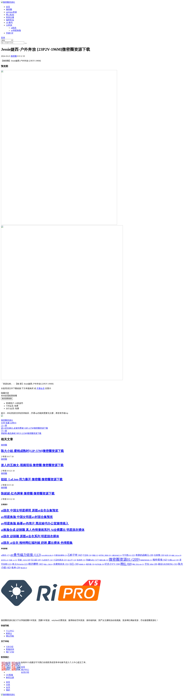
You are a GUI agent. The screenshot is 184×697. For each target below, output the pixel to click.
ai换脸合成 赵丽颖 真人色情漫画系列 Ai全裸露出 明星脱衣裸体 (42, 529)
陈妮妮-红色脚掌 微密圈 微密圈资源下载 (28, 493)
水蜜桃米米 (61, 564)
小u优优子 (47, 560)
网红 (126, 563)
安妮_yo (13, 560)
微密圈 (9, 9)
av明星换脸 (16, 30)
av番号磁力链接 (25, 555)
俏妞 (95, 555)
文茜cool (173, 560)
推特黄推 (160, 559)
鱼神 (15, 567)
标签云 (9, 633)
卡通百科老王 (116, 555)
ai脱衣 (13, 28)
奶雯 (168, 555)
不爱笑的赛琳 (60, 555)
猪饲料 (82, 564)
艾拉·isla (151, 564)
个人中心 (10, 631)
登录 (3, 38)
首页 (8, 7)
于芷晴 (87, 555)
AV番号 (9, 22)
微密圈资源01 (7, 420)
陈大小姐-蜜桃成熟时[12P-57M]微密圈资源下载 (32, 450)
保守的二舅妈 (105, 555)
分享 (3, 423)
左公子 (71, 560)
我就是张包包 (146, 560)
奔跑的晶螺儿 (144, 555)
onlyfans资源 (11, 12)
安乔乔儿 (5, 560)
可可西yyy (128, 555)
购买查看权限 (7, 398)
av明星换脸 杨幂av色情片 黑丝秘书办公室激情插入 (35, 523)
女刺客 (159, 555)
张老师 (81, 560)
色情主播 (10, 17)
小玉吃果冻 (60, 560)
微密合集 (103, 560)
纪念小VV (112, 564)
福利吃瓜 (10, 20)
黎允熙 (24, 568)
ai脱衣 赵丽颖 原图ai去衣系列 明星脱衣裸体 (30, 536)
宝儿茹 (36, 560)
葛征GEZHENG (167, 564)
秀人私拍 (10, 15)
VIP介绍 (9, 647)
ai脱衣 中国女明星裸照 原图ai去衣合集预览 (29, 510)
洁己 (74, 564)
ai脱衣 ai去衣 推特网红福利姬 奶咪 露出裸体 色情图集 (37, 542)
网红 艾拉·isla (138, 564)
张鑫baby (92, 560)
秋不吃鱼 (99, 564)
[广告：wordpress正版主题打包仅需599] (2, 418)
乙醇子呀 (74, 555)
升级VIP (9, 33)
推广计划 (10, 652)
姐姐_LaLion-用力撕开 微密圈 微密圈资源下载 (32, 479)
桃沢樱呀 (35, 564)
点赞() (13, 423)
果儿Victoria (20, 564)
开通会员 (41, 388)
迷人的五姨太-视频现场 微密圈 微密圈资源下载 (32, 465)
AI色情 (9, 25)
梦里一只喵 (48, 564)
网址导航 (10, 636)
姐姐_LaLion (176, 555)
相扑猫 (90, 564)
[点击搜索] (26, 43)
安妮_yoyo (24, 560)
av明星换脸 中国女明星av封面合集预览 (27, 517)
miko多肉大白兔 (48, 555)
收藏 (8, 423)
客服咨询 (10, 649)
